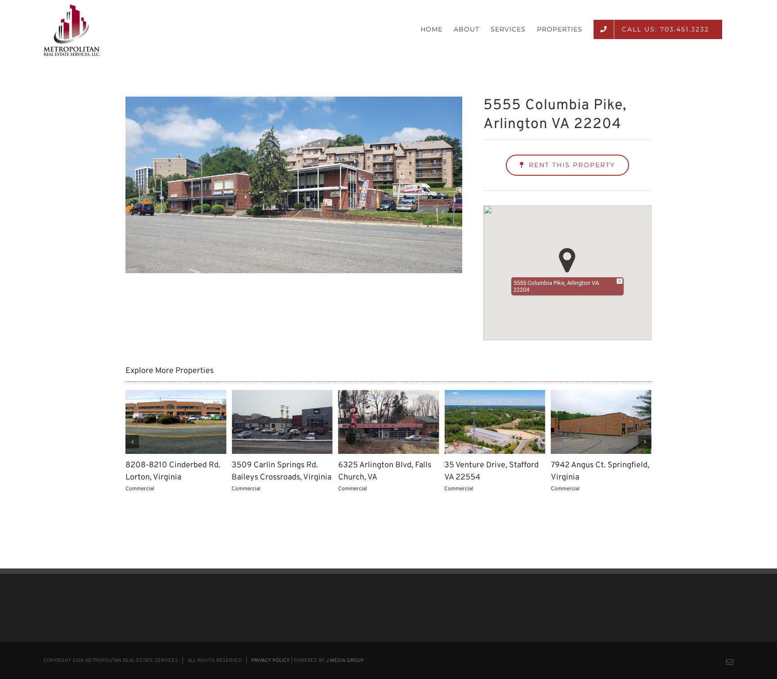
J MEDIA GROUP (345, 660)
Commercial (139, 489)
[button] (567, 260)
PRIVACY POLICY (270, 660)
